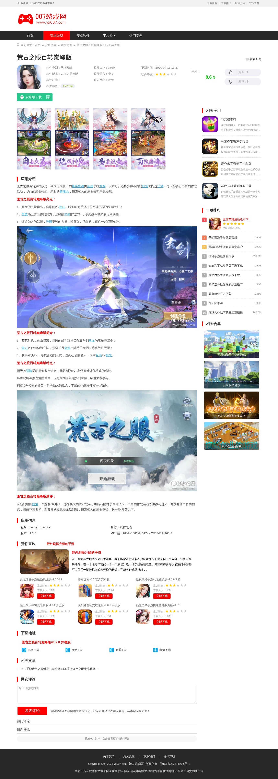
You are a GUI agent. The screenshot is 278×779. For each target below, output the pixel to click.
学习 (25, 348)
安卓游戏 (56, 35)
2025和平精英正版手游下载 (226, 265)
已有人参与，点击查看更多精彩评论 (107, 738)
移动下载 (77, 649)
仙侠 (90, 186)
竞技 (25, 214)
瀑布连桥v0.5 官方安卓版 (93, 579)
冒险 (29, 370)
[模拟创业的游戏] (231, 435)
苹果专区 (109, 35)
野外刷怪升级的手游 (86, 552)
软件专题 (254, 3)
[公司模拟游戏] (231, 374)
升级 (49, 221)
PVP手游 (68, 86)
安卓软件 (83, 35)
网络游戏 (66, 45)
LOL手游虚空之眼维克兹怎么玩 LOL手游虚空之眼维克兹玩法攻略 (60, 668)
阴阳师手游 (216, 303)
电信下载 (33, 649)
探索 (35, 504)
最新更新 (212, 3)
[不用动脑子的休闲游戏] (231, 343)
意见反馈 (129, 756)
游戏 (102, 186)
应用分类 (240, 3)
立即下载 (46, 595)
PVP (67, 214)
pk (67, 191)
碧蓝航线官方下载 (220, 293)
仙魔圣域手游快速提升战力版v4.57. (158, 605)
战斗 (62, 207)
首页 (30, 35)
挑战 (109, 355)
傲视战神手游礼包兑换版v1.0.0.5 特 (158, 579)
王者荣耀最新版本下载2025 (240, 219)
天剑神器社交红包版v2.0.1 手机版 (99, 605)
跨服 (63, 191)
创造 (67, 348)
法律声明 (169, 756)
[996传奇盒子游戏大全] (231, 405)
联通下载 (121, 649)
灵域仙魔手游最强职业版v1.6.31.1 (41, 579)
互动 (99, 355)
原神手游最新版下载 (221, 256)
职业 (145, 186)
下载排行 (226, 3)
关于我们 (109, 756)
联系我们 (149, 756)
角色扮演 (78, 186)
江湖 (160, 186)
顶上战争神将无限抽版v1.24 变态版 (42, 605)
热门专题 (135, 35)
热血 (92, 340)
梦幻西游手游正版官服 (223, 237)
